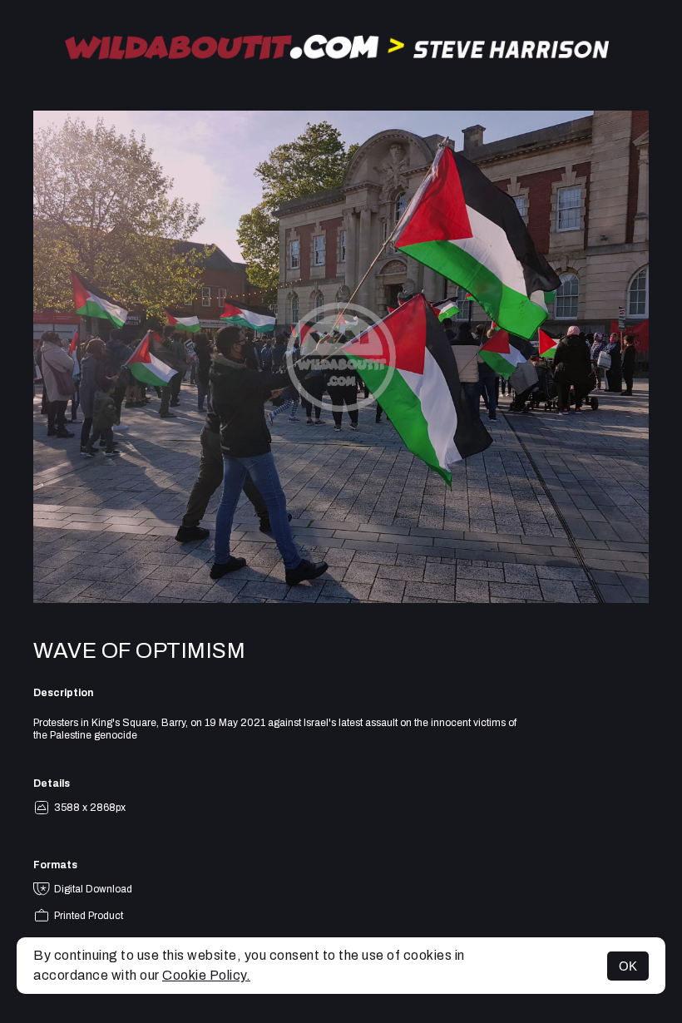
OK (628, 966)
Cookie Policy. (206, 975)
